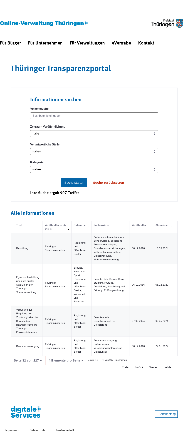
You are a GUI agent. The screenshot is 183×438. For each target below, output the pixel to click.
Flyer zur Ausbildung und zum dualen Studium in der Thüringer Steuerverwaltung (27, 285)
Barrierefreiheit (65, 430)
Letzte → (169, 367)
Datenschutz (37, 430)
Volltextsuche (39, 108)
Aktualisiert (162, 225)
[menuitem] (10, 43)
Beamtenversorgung (27, 346)
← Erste (123, 367)
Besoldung (22, 248)
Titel (19, 225)
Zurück (139, 367)
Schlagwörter (102, 225)
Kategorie (36, 162)
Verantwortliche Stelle (45, 144)
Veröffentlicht (140, 225)
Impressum (12, 430)
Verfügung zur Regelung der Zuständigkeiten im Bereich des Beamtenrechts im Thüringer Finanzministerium (27, 321)
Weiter (153, 367)
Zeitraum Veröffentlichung (47, 126)
